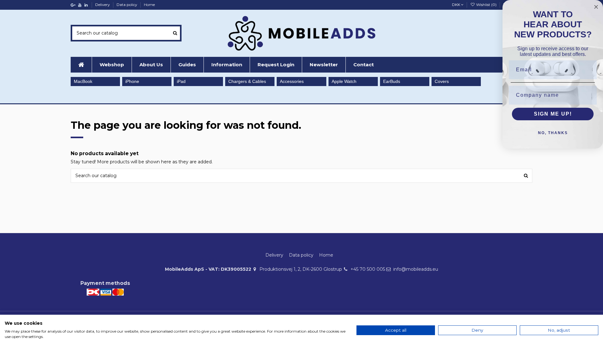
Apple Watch (344, 81)
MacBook (83, 81)
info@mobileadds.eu (415, 269)
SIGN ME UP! (553, 114)
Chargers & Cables (247, 81)
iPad (181, 81)
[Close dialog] (596, 7)
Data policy (127, 4)
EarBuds (391, 81)
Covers (442, 81)
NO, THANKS (553, 133)
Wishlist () (486, 4)
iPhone (132, 81)
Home (149, 4)
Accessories (292, 81)
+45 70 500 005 (367, 269)
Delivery (103, 4)
